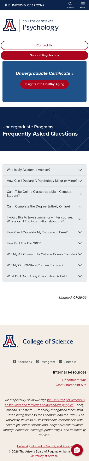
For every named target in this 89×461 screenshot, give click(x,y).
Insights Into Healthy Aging (44, 84)
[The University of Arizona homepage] (24, 5)
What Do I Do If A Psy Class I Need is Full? (37, 276)
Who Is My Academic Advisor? (28, 170)
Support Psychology (44, 55)
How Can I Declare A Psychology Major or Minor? (42, 181)
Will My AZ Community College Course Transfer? (42, 254)
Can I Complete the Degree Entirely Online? (38, 206)
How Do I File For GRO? (24, 243)
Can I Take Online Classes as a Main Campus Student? (39, 194)
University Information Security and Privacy (44, 446)
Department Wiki (74, 380)
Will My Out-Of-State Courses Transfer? (35, 265)
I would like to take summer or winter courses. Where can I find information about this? (40, 219)
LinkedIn (70, 362)
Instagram (48, 362)
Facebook (25, 362)
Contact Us (44, 45)
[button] (77, 450)
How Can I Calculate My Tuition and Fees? (37, 232)
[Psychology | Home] (44, 25)
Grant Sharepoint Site (71, 385)
